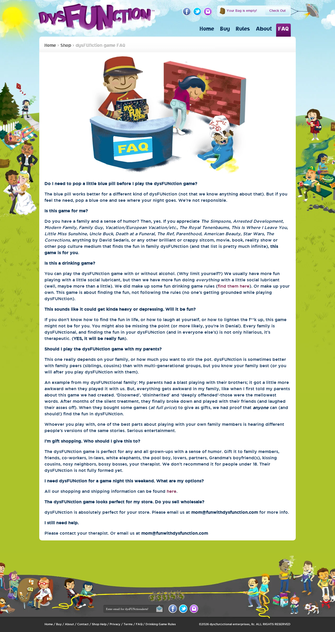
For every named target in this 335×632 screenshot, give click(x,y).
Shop (65, 45)
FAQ (283, 28)
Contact (83, 624)
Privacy (115, 624)
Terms (128, 624)
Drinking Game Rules (161, 624)
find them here (233, 286)
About (264, 28)
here (171, 491)
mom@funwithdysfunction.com (224, 512)
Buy (225, 28)
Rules (243, 28)
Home (207, 28)
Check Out (277, 10)
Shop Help (99, 624)
